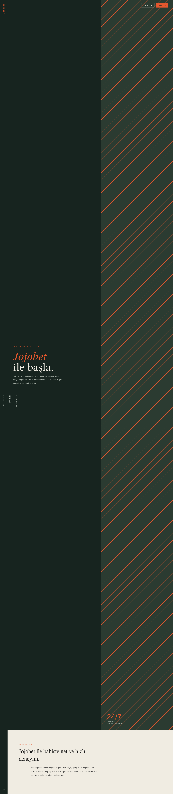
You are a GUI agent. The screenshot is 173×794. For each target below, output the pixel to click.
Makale (10, 399)
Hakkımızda (16, 401)
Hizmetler (4, 400)
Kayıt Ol (162, 5)
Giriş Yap (148, 5)
